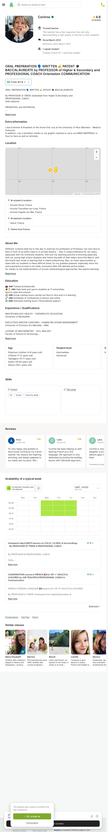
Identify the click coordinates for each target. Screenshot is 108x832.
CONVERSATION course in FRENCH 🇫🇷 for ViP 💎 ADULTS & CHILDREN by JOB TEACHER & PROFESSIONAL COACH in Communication (38, 577)
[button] (97, 816)
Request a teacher (19, 831)
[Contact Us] (103, 5)
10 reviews (96, 20)
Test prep (71, 389)
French (13, 389)
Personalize (32, 822)
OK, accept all (33, 816)
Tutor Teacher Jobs (39, 831)
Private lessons (11, 617)
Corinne (44, 17)
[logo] (11, 4)
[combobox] (49, 5)
